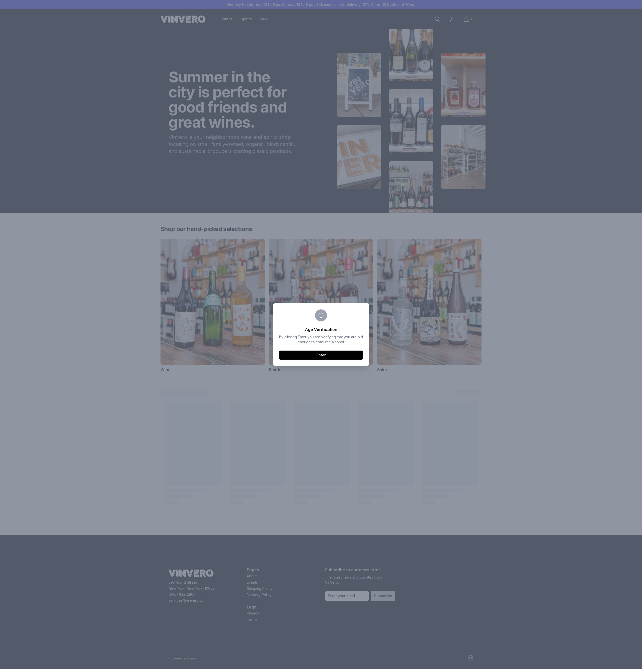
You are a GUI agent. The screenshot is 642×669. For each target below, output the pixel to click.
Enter (321, 355)
